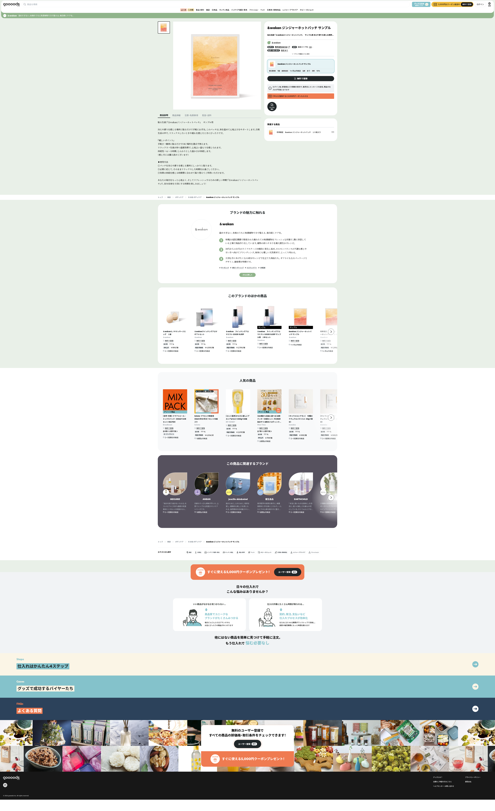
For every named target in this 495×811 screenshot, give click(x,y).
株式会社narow (281, 47)
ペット (262, 10)
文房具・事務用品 (273, 10)
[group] (287, 572)
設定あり (284, 50)
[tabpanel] (209, 153)
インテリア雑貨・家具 (239, 10)
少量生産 (262, 267)
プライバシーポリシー (473, 777)
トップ (160, 197)
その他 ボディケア (195, 197)
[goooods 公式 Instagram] (5, 785)
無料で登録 (169, 341)
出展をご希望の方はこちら (442, 782)
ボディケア (179, 197)
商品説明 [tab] (164, 115)
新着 (191, 10)
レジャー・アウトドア (290, 10)
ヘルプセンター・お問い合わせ (443, 786)
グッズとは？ (437, 777)
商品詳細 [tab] (176, 115)
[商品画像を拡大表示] (217, 65)
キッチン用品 (224, 10)
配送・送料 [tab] (206, 115)
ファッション (253, 10)
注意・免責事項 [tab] (191, 115)
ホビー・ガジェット (307, 10)
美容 (208, 10)
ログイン (480, 4)
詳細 (310, 47)
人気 (184, 10)
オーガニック (225, 267)
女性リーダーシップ (238, 267)
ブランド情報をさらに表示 (302, 54)
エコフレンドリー (252, 267)
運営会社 (468, 782)
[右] (331, 332)
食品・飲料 (200, 10)
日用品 (214, 10)
